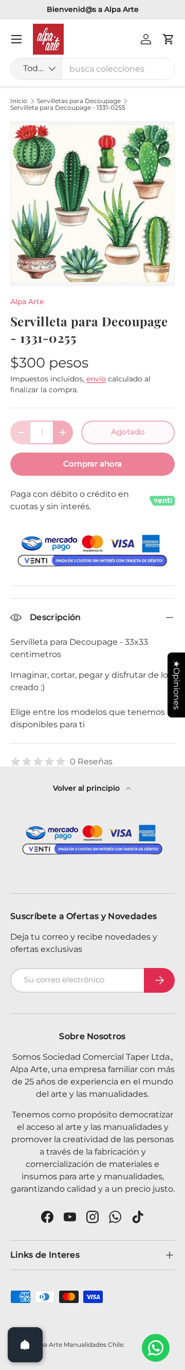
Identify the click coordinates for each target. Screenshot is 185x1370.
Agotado (128, 432)
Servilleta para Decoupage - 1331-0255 (67, 108)
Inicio (18, 101)
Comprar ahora (92, 464)
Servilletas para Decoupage (79, 101)
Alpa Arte (27, 301)
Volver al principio (87, 788)
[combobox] (92, 68)
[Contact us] (156, 1348)
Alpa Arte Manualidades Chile (78, 1344)
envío (96, 378)
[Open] (25, 1344)
